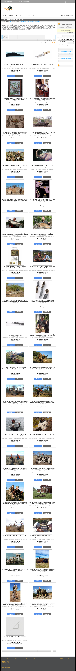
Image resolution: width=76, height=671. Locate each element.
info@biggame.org (25, 1)
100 (54, 40)
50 (51, 40)
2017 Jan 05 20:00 (22, 37)
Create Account (69, 15)
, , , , (30, 21)
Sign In (61, 15)
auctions (3, 658)
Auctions (11, 15)
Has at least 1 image (63, 44)
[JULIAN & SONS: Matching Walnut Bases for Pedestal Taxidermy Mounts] (42, 88)
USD (10, 21)
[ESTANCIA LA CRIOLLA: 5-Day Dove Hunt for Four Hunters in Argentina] (15, 559)
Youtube (65, 2)
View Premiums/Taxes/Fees (66, 53)
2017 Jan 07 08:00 (50, 37)
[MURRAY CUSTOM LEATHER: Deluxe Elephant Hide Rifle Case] (15, 54)
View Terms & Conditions (66, 58)
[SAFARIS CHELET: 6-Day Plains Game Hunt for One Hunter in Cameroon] (42, 122)
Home (4, 15)
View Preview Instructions (66, 48)
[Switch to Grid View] (52, 43)
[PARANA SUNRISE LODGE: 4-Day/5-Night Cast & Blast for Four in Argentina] (15, 155)
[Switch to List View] (55, 43)
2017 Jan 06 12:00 (31, 37)
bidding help (17, 658)
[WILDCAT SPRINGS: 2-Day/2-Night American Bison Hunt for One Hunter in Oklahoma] (42, 559)
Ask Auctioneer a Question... (65, 65)
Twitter (68, 1)
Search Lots (18, 15)
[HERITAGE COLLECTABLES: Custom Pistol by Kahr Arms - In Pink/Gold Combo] (42, 189)
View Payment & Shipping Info (66, 56)
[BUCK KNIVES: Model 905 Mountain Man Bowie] (42, 54)
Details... (11, 76)
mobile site (34, 658)
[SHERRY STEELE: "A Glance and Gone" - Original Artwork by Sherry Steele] (15, 88)
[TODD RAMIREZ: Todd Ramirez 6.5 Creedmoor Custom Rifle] (15, 323)
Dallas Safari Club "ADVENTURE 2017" (15, 17)
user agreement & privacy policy (26, 658)
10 (47, 40)
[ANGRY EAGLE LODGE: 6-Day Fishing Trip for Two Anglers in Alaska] (42, 256)
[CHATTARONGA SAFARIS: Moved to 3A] (15, 626)
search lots (7, 658)
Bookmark (19, 76)
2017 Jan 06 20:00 (41, 37)
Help (34, 15)
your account (12, 658)
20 (49, 40)
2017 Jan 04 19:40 (13, 37)
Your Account (27, 15)
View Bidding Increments (66, 51)
